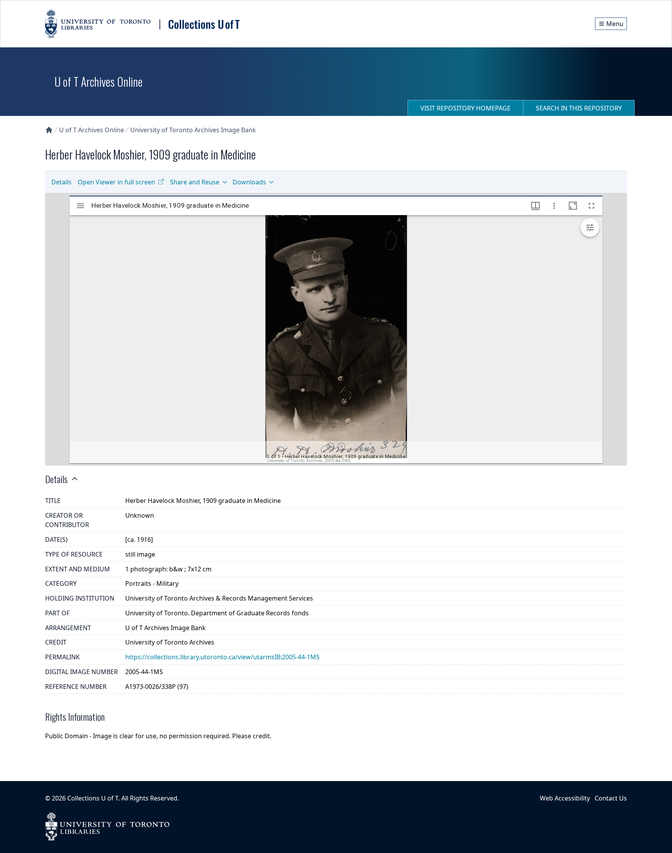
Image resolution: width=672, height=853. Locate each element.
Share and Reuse (194, 182)
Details (61, 182)
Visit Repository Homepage (465, 108)
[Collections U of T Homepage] (49, 130)
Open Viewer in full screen (116, 182)
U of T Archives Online (91, 130)
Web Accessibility (565, 798)
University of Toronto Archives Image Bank (193, 130)
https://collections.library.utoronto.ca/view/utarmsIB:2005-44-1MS (222, 657)
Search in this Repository (579, 108)
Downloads (249, 182)
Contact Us (611, 798)
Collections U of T (92, 798)
